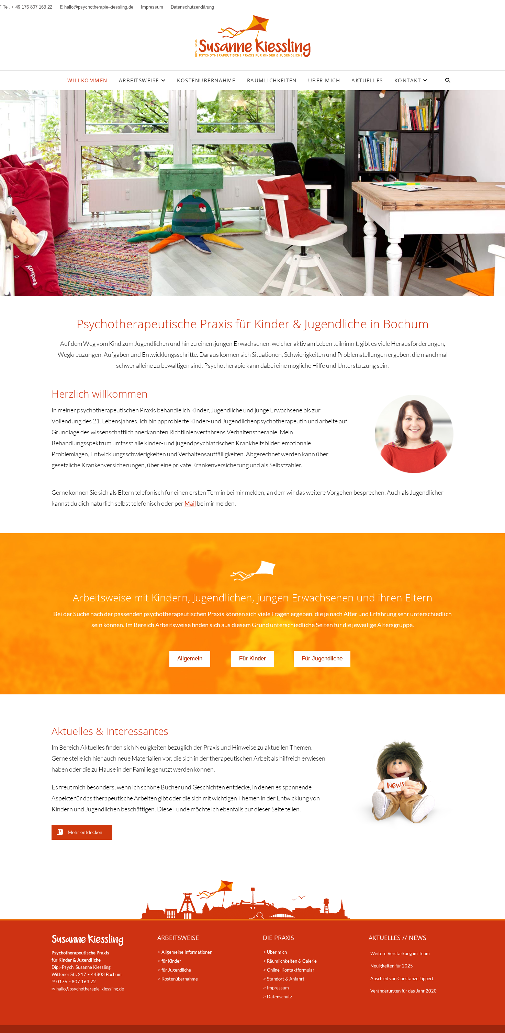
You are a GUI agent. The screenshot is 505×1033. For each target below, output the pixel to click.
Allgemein (189, 658)
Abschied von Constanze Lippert (402, 978)
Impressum (278, 987)
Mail (190, 503)
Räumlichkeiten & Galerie (292, 961)
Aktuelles (367, 80)
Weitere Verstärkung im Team (400, 953)
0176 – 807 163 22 (76, 981)
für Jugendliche (176, 970)
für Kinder (171, 961)
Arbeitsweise (139, 80)
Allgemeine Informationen (186, 952)
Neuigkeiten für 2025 (391, 966)
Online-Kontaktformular (290, 970)
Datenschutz (279, 996)
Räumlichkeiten (272, 80)
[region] (252, 193)
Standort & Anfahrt (285, 979)
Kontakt (407, 80)
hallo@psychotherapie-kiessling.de (90, 988)
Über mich (324, 80)
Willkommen (87, 80)
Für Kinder (252, 658)
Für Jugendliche (322, 658)
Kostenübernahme (206, 80)
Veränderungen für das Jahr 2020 (403, 991)
